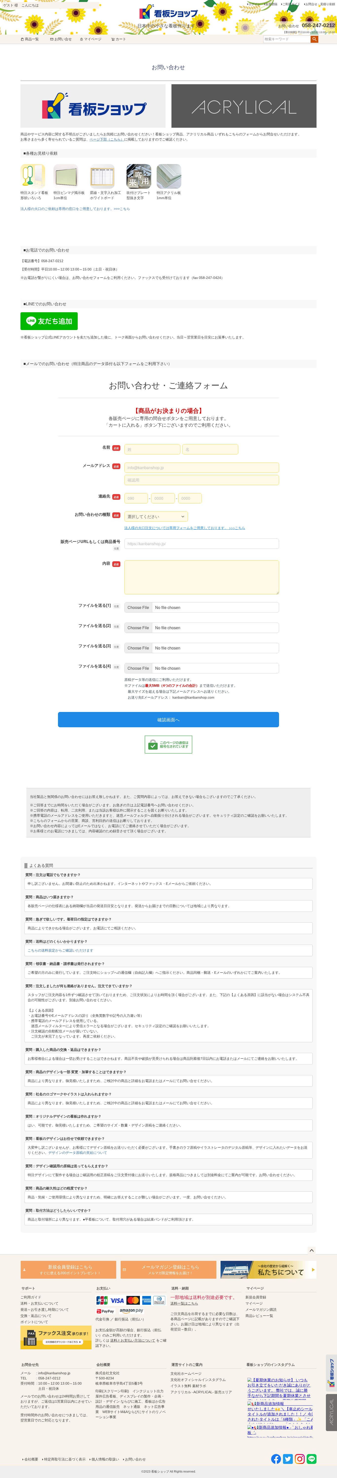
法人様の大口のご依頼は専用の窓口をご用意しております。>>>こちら (75, 209)
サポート (28, 1288)
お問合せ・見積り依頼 (320, 4)
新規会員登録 (255, 1297)
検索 (314, 39)
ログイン (254, 4)
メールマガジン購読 (261, 1309)
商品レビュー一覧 (259, 1316)
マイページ (92, 39)
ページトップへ (312, 1251)
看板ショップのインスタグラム (270, 1365)
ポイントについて (34, 1322)
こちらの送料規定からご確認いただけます (60, 950)
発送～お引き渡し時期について (44, 1309)
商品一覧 (32, 39)
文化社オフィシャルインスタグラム (198, 1380)
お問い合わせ (135, 1459)
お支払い (103, 1288)
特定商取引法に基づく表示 (65, 1459)
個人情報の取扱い (105, 1459)
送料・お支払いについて (39, 1303)
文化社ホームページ (186, 1373)
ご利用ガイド (291, 4)
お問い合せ (63, 39)
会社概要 (103, 1365)
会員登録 (271, 4)
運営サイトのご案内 (187, 1365)
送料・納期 (180, 1288)
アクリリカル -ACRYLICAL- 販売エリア (201, 1392)
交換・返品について (36, 1316)
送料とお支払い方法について (132, 1340)
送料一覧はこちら (184, 1303)
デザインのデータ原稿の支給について (77, 1153)
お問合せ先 (30, 1365)
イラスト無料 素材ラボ (188, 1386)
